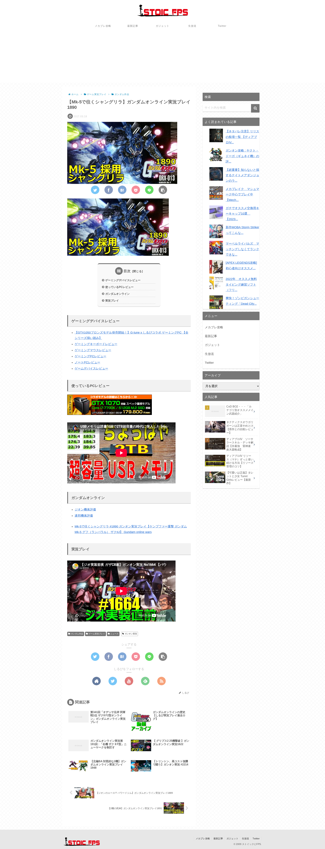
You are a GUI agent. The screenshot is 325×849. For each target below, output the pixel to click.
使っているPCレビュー (119, 286)
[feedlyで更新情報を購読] (145, 681)
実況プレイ (112, 300)
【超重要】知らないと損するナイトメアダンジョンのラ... (242, 175)
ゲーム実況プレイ (97, 634)
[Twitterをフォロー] (113, 681)
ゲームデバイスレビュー (91, 368)
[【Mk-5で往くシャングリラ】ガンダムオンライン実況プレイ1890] (122, 190)
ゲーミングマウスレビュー (93, 350)
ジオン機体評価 (85, 509)
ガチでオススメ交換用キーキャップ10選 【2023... (242, 213)
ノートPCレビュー (87, 362)
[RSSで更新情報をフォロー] (161, 681)
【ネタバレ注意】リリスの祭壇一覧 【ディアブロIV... (242, 137)
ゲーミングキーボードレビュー (96, 344)
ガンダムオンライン (117, 293)
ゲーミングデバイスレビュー (122, 280)
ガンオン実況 (131, 634)
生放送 (209, 354)
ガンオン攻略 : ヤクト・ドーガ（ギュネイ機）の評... (242, 156)
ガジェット (212, 345)
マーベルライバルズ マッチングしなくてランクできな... (242, 249)
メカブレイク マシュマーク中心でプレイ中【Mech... (242, 194)
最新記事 (211, 336)
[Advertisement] (162, 59)
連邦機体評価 (84, 515)
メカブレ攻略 (214, 327)
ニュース (114, 634)
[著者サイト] (96, 681)
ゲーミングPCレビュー (90, 356)
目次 (127, 271)
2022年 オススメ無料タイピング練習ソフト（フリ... (241, 284)
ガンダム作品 (77, 634)
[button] (255, 108)
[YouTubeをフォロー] (129, 681)
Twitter (209, 362)
